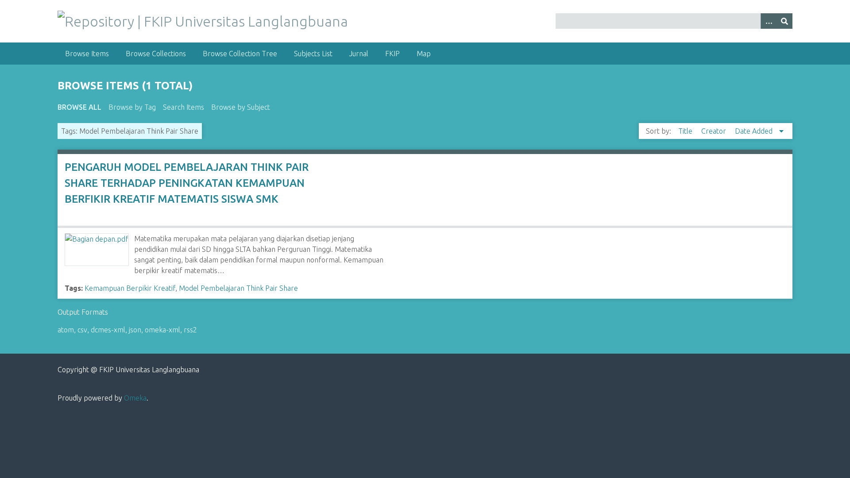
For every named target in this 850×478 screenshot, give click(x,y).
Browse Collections (156, 54)
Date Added (754, 131)
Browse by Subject (240, 107)
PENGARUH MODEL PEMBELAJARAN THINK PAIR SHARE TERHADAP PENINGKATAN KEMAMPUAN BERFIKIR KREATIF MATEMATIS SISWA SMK (187, 183)
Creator (714, 131)
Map (424, 54)
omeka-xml (162, 330)
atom (66, 330)
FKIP (392, 54)
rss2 (190, 330)
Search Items (183, 107)
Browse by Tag (132, 107)
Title (686, 131)
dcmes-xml (108, 330)
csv (82, 330)
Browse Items (87, 54)
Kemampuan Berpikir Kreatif (130, 288)
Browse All (79, 107)
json (135, 330)
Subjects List (313, 54)
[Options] (769, 21)
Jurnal (358, 54)
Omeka (135, 398)
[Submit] (784, 21)
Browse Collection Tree (240, 54)
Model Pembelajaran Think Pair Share (238, 288)
